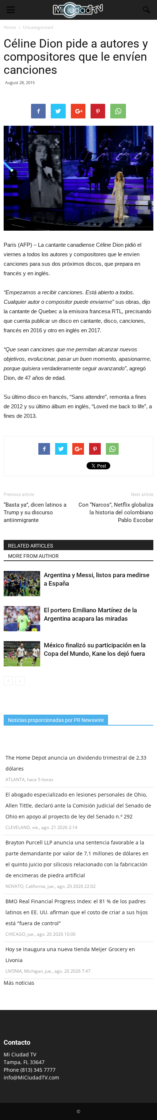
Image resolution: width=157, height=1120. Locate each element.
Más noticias (19, 982)
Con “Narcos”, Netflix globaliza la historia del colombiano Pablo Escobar (115, 512)
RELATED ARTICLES (30, 546)
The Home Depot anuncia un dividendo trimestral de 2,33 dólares (75, 763)
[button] (147, 10)
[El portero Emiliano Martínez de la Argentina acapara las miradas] (22, 618)
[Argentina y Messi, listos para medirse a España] (22, 583)
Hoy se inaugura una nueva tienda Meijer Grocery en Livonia (70, 955)
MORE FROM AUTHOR (33, 556)
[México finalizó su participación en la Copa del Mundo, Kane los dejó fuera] (22, 653)
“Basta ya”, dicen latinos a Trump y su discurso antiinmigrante (35, 512)
